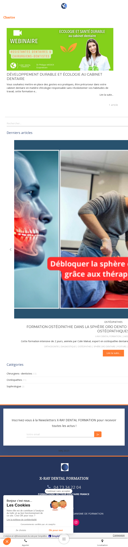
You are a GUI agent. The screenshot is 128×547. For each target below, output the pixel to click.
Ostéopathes (14, 379)
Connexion (119, 535)
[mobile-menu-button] (64, 539)
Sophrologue (14, 386)
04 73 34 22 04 (67, 487)
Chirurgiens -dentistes (19, 373)
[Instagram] (76, 522)
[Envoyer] (98, 434)
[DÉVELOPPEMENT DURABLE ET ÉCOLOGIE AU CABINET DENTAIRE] (60, 49)
